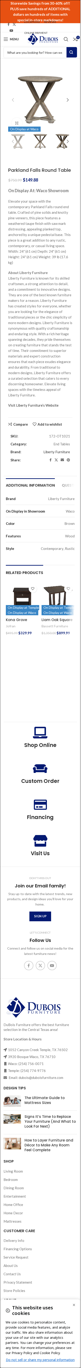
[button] (13, 100)
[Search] (66, 39)
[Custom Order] (40, 768)
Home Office (13, 1204)
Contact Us (12, 1274)
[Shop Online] (40, 732)
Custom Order (40, 781)
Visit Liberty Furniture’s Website (33, 405)
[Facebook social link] (8, 24)
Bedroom (11, 1179)
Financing (40, 817)
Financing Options (18, 1249)
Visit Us (40, 853)
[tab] (30, 484)
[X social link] (14, 24)
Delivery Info (14, 1240)
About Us (11, 1265)
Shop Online (40, 745)
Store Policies (14, 1290)
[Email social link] (62, 460)
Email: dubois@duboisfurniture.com (35, 1077)
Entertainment (15, 1196)
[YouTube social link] (11, 31)
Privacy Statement (18, 1282)
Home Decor (13, 1213)
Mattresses (12, 1221)
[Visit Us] (40, 841)
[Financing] (40, 804)
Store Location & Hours (23, 1039)
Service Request (16, 1257)
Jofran (10, 626)
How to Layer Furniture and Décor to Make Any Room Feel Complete (48, 1145)
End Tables (61, 444)
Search (71, 52)
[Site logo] (42, 39)
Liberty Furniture (56, 452)
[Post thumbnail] (12, 1101)
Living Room (13, 1171)
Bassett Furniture (55, 626)
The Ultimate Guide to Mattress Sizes (44, 1100)
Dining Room (14, 1188)
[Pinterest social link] (68, 460)
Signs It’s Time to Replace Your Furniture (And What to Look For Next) (50, 1121)
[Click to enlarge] (17, 123)
